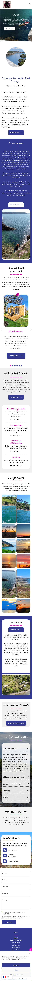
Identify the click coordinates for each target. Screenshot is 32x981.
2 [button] (12, 365)
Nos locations (16, 942)
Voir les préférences (16, 975)
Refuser (16, 970)
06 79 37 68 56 (12, 850)
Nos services (16, 947)
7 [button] (21, 365)
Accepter (16, 965)
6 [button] (19, 365)
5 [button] (17, 365)
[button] (29, 953)
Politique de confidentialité (21, 978)
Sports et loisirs (16, 950)
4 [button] (16, 365)
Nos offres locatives (16, 940)
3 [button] (14, 365)
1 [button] (10, 365)
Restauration (16, 945)
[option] (16, 327)
